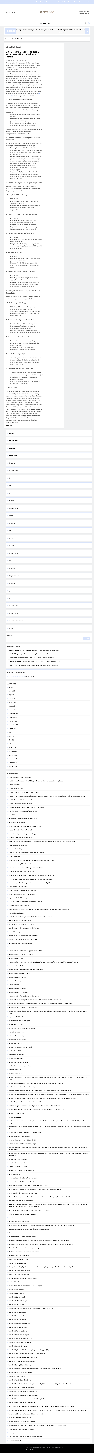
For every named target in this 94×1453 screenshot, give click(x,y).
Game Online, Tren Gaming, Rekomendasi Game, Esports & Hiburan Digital (31, 875)
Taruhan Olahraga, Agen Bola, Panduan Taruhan (23, 1278)
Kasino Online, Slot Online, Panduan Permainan (23, 939)
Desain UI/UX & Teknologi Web (18, 845)
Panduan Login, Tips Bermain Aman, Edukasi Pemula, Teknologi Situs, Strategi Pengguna (36, 1083)
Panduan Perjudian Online (16, 1113)
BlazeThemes (30, 1449)
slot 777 (11, 538)
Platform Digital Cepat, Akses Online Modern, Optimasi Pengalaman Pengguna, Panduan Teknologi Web (40, 1197)
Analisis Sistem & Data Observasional (20, 800)
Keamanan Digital (14, 985)
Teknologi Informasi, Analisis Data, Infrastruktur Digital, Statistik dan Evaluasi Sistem (35, 1369)
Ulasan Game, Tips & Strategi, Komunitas (21, 1429)
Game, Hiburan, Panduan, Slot (18, 886)
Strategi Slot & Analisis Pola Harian (19, 1274)
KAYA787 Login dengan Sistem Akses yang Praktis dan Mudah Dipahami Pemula (33, 665)
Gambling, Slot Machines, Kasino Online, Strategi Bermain (26, 853)
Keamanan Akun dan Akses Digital (19, 973)
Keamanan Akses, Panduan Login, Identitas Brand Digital (26, 969)
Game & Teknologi (14, 856)
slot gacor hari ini (14, 576)
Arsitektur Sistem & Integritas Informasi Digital (23, 811)
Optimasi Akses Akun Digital (17, 1036)
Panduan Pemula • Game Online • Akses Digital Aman (25, 1087)
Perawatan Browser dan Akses (18, 1159)
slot (10, 478)
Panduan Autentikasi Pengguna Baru (20, 1066)
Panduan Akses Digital (15, 1051)
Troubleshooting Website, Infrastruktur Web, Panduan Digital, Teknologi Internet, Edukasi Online (38, 1425)
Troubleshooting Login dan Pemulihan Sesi (22, 1421)
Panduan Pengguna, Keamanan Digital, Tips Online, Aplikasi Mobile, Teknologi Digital (34, 1106)
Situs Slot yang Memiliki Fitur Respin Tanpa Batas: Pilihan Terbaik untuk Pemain (22, 54)
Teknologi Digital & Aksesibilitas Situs (20, 1338)
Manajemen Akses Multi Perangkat (19, 1021)
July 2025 (11, 732)
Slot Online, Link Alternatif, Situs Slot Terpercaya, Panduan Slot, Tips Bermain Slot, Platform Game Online (41, 1244)
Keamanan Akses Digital (16, 958)
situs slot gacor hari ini (16, 621)
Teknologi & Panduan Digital (17, 1319)
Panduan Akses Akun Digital (17, 1039)
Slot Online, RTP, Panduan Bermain (19, 1255)
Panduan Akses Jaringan (16, 1055)
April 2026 (12, 698)
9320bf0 (9, 60)
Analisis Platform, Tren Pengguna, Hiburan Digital (24, 792)
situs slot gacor (13, 471)
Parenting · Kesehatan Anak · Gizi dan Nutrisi (22, 1140)
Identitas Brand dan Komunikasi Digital (20, 920)
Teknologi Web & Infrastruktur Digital (20, 1380)
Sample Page (44, 23)
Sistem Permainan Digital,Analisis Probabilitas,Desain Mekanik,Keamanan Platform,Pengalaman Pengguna (41, 1225)
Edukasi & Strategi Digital (16, 849)
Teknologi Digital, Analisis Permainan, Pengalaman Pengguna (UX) (29, 1350)
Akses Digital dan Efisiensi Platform (20, 777)
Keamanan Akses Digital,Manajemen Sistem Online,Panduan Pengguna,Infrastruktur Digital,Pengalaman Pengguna (43, 962)
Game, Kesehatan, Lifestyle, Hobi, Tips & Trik (22, 890)
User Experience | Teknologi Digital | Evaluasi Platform (25, 1437)
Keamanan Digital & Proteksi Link (19, 992)
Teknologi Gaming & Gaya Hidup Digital (20, 1365)
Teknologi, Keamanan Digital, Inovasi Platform (23, 1391)
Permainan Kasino (14, 1174)
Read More (9, 425)
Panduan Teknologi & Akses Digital (19, 1136)
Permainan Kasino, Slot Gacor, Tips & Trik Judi (23, 1178)
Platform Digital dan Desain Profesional (21, 1201)
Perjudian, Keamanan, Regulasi (18, 1167)
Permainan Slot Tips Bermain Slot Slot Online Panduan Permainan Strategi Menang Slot (35, 1189)
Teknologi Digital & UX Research (18, 1346)
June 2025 (12, 736)
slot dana (11, 516)
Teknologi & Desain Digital (17, 1297)
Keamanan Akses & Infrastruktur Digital (21, 954)
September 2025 (13, 725)
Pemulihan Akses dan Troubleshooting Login (22, 1144)
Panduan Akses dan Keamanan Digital (20, 1047)
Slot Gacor (12, 501)
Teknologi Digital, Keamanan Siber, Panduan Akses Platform (27, 1353)
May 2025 (11, 740)
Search (9, 635)
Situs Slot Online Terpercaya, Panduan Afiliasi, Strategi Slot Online (29, 1229)
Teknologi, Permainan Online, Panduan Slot (22, 1403)
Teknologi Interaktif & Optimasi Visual (20, 1372)
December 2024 (13, 759)
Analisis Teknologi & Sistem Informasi (20, 803)
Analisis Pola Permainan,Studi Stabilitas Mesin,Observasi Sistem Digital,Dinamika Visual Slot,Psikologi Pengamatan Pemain (47, 796)
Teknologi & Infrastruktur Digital (18, 1301)
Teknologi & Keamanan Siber (17, 1316)
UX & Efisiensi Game (15, 1440)
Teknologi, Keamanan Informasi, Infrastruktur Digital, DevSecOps (28, 1399)
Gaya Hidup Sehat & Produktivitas (19, 905)
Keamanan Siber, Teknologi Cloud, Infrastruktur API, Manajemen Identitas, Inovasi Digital (36, 1000)
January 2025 (13, 755)
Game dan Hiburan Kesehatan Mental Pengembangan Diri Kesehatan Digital (32, 860)
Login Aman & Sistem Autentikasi (19, 1017)
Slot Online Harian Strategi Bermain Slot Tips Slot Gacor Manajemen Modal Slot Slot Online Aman (39, 1240)
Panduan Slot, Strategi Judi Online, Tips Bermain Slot (25, 1132)
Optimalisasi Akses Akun (16, 1032)
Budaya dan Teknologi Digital (17, 822)
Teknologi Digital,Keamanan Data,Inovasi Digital (23, 1357)
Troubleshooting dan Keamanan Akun (20, 1418)
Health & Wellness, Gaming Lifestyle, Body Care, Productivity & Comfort (30, 917)
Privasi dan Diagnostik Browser (18, 1218)
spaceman (12, 591)
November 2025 (13, 717)
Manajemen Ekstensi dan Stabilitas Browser (22, 1028)
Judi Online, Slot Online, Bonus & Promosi (21, 924)
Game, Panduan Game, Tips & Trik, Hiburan (22, 894)
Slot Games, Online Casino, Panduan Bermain (22, 1237)
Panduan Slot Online (15, 1117)
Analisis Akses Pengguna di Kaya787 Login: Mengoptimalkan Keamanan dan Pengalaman (36, 781)
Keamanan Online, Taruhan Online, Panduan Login (24, 996)
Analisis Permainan (14, 785)
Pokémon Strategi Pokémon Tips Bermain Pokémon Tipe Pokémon (29, 1210)
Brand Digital (12, 815)
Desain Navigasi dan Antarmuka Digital (20, 837)
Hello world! (30, 676)
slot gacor (12, 463)
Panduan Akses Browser (16, 1043)
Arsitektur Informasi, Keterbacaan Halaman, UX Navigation (26, 807)
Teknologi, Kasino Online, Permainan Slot (21, 1387)
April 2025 (12, 744)
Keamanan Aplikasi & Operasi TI (18, 977)
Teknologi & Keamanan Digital (18, 1312)
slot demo (12, 568)
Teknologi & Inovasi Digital (17, 1304)
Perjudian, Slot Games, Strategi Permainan (21, 1170)
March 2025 (12, 747)
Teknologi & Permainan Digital (18, 1331)
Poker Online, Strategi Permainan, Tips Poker (22, 1214)
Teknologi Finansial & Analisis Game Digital (22, 1361)
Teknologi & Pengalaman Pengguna (19, 1323)
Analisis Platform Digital (16, 788)
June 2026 (12, 691)
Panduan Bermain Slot (15, 1070)
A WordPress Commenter (17, 676)
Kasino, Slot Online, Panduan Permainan (21, 943)
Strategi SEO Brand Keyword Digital (19, 1270)
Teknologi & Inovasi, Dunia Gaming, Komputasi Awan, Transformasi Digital (31, 1308)
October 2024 (13, 766)
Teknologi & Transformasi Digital (19, 1335)
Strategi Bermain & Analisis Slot (18, 1259)
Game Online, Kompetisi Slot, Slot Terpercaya (22, 871)
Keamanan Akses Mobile (16, 966)
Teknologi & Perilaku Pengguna (18, 1327)
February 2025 (13, 751)
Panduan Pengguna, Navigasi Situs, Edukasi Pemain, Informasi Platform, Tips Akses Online (36, 1109)
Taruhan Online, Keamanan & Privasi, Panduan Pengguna (26, 1286)
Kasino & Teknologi (14, 932)
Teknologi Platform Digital (17, 1376)
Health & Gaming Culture (16, 913)
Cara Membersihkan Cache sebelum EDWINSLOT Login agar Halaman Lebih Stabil (34, 650)
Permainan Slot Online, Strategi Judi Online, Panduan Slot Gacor (28, 1185)
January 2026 (13, 710)
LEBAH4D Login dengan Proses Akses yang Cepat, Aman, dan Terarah (30, 654)
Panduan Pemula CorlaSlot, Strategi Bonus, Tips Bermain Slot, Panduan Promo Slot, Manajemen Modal (40, 1091)
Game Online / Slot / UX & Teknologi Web (21, 864)
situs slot (11, 546)
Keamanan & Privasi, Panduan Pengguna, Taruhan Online (26, 951)
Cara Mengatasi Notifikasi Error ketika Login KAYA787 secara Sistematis (63, 30)
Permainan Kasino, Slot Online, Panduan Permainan (24, 1182)
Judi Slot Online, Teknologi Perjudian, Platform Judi (24, 928)
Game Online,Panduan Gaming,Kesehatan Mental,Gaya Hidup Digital (29, 883)
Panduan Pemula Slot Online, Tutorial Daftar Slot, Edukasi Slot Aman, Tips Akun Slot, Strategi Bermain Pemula (42, 1098)
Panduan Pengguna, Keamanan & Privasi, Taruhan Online (26, 1102)
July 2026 (11, 687)
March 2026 (12, 702)
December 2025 (13, 713)
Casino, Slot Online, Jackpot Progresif (20, 830)
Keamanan (12, 947)
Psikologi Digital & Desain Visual (19, 1221)
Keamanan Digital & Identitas (17, 988)
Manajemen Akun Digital (16, 1024)
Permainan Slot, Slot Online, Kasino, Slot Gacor (23, 1193)
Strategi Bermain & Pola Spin (17, 1263)
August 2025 (12, 729)
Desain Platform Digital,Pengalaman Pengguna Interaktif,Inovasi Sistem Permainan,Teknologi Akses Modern (42, 841)
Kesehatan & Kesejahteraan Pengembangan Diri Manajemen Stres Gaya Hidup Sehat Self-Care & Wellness (41, 1003)
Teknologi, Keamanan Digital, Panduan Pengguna (23, 1395)
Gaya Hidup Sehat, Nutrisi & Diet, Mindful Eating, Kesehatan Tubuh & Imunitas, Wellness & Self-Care (39, 909)
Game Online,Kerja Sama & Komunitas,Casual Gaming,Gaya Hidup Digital (31, 879)
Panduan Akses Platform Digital (18, 1062)
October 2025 (13, 721)
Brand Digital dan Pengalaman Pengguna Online (23, 819)
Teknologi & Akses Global (16, 1293)
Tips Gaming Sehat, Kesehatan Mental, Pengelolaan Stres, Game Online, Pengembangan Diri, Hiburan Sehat (41, 1406)
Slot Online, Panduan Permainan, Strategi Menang (24, 1248)
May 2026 (11, 695)
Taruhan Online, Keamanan (17, 1282)
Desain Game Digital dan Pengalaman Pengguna (23, 834)
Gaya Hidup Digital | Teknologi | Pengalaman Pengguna (25, 902)
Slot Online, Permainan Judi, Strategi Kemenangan (24, 1252)
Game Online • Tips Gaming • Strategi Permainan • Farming (26, 868)
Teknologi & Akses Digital (16, 1289)
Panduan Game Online (15, 1073)
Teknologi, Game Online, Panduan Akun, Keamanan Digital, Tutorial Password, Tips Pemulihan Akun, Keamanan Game (44, 1384)
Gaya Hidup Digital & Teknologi (18, 898)
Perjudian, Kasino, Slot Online (17, 1163)
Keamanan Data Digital (15, 981)
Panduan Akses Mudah (15, 1058)
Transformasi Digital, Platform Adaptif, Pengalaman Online (26, 1414)
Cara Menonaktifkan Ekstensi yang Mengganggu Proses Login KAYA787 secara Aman (57, 2)
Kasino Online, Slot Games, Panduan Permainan (23, 935)
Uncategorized (13, 1433)
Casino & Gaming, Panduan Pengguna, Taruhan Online (25, 826)
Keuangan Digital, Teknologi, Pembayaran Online (23, 1007)
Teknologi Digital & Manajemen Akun (20, 1342)
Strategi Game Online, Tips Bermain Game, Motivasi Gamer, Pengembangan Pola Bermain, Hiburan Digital (41, 1267)
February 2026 (13, 706)
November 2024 (13, 763)
